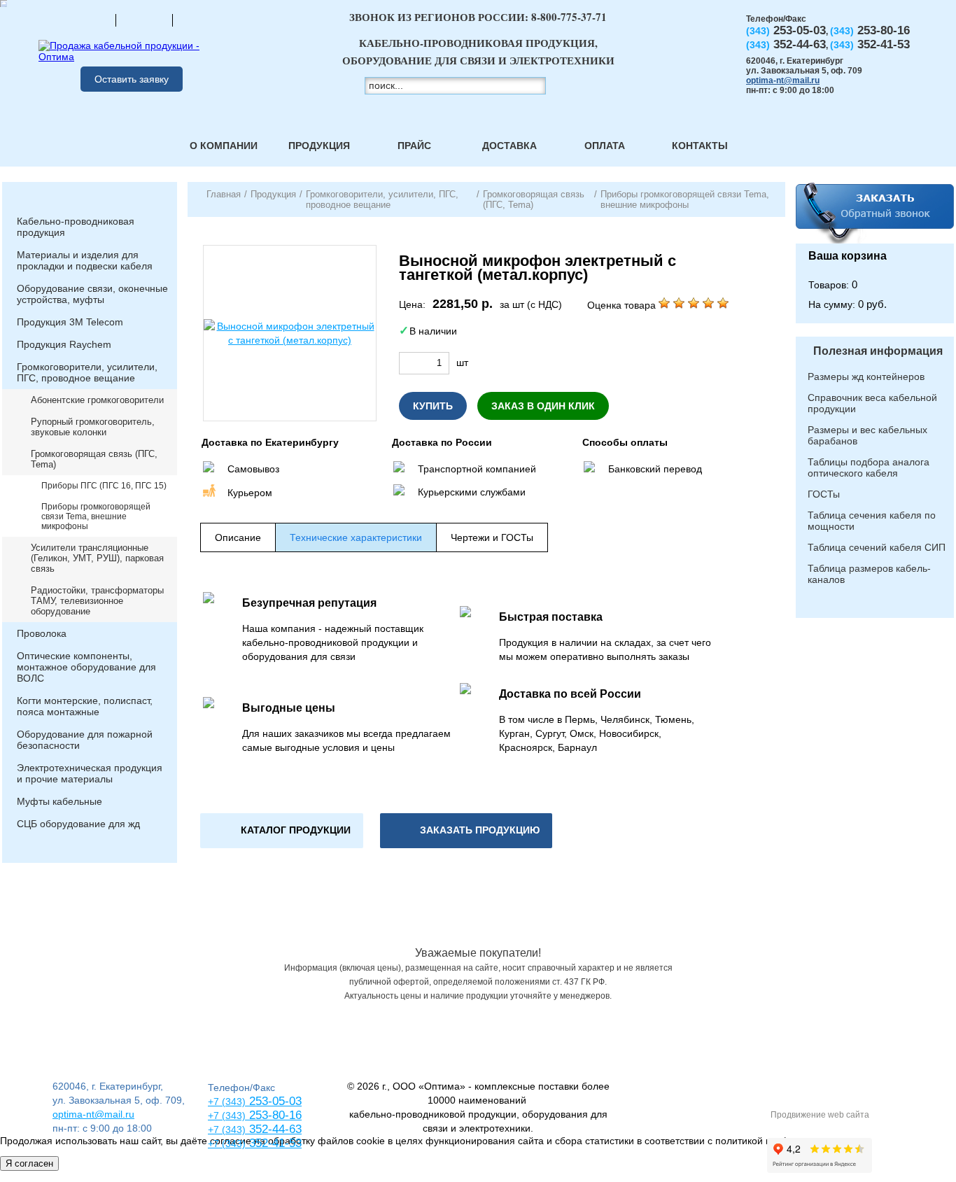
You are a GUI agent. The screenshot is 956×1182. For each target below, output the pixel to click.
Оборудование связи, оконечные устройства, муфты (92, 294)
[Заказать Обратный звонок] (875, 213)
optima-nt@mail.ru (783, 80)
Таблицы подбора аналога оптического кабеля (868, 467)
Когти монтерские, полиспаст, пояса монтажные (85, 706)
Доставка (509, 145)
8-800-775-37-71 (569, 16)
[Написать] (201, 19)
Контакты (700, 145)
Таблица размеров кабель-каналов (869, 574)
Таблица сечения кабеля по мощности (872, 520)
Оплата (604, 145)
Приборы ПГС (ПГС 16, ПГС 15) (104, 486)
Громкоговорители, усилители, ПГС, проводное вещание (87, 372)
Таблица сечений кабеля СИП (877, 547)
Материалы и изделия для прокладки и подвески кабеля (85, 260)
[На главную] (87, 19)
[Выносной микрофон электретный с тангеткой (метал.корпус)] (290, 333)
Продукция (319, 145)
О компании (224, 145)
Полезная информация (878, 351)
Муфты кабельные (59, 801)
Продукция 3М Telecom (70, 322)
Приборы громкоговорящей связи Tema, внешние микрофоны (95, 516)
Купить (433, 405)
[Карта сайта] (144, 19)
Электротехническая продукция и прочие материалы (89, 773)
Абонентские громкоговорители (97, 400)
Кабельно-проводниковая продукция (75, 227)
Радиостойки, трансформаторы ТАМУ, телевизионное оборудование (97, 601)
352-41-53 (274, 1143)
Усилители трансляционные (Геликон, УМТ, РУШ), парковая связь (97, 558)
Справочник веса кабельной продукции (872, 403)
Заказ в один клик (543, 405)
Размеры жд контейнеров (866, 376)
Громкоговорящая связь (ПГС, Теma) (94, 459)
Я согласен (29, 1163)
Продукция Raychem (64, 344)
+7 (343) (227, 1143)
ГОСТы (824, 494)
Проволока (41, 633)
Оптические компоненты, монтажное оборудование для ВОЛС (86, 667)
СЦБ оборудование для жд (78, 823)
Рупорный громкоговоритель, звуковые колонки (93, 426)
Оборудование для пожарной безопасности (85, 740)
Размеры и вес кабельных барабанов (867, 435)
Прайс (414, 145)
